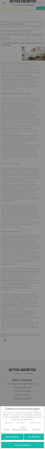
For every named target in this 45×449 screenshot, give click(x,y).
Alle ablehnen (33, 437)
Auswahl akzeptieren (22, 445)
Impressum (36, 429)
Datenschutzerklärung (20, 429)
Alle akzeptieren (12, 437)
